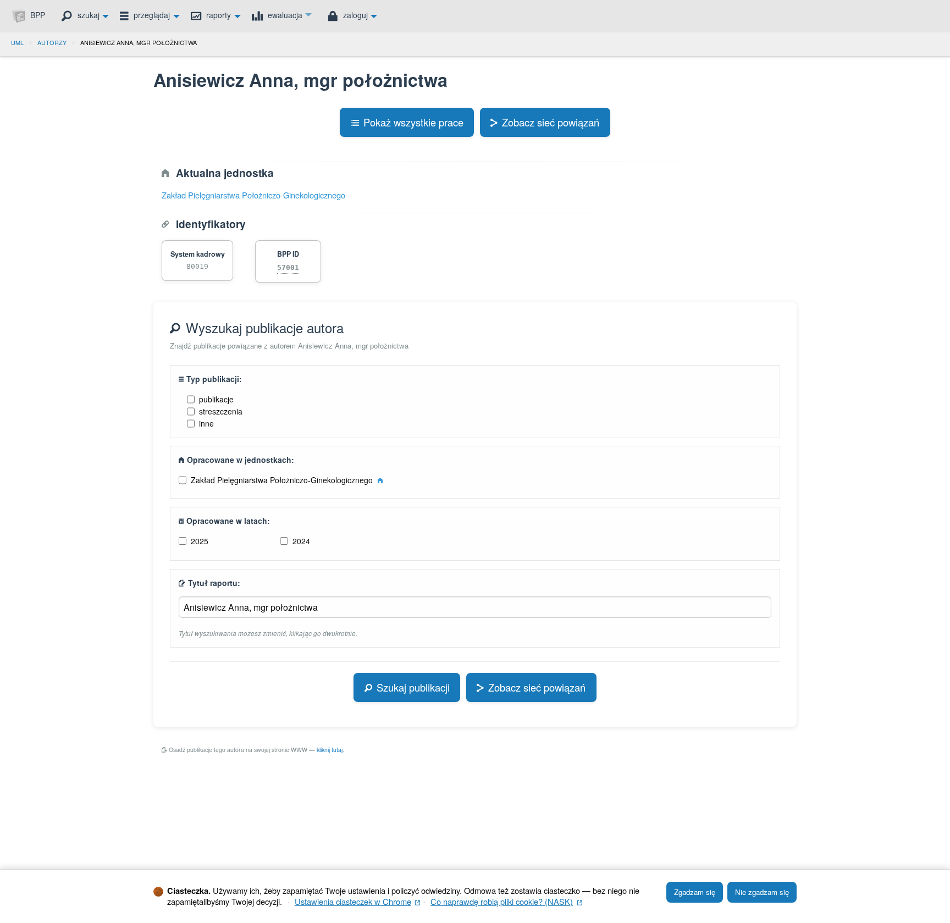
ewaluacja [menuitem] (284, 14)
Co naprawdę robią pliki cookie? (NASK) (506, 901)
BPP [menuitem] (36, 14)
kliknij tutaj (330, 749)
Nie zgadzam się (762, 892)
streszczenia (220, 411)
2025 (199, 540)
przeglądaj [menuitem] (150, 14)
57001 (288, 267)
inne (206, 423)
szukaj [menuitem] (87, 14)
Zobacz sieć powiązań (550, 122)
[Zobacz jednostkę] (380, 479)
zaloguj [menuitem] (354, 14)
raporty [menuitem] (217, 14)
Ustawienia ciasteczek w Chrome (358, 901)
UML (17, 42)
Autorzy (52, 42)
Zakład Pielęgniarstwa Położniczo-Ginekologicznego (253, 195)
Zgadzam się (694, 892)
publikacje (216, 399)
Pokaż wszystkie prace (413, 122)
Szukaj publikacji (413, 687)
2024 (301, 540)
